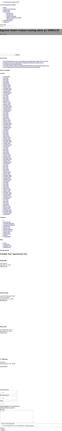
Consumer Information (9, 225)
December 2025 (7, 88)
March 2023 (6, 136)
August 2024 (6, 111)
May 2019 (5, 202)
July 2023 (5, 130)
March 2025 (6, 101)
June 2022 (5, 149)
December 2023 (7, 123)
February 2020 (7, 189)
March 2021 (6, 170)
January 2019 (6, 208)
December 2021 (7, 157)
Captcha (2, 428)
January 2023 (6, 139)
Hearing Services (7, 230)
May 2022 (5, 150)
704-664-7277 (3, 332)
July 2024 (5, 112)
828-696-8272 (3, 300)
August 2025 (6, 94)
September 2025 (7, 92)
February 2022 (7, 155)
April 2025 (6, 99)
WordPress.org (7, 247)
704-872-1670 (3, 266)
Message (2, 409)
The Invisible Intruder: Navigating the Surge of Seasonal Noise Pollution (21, 67)
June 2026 (5, 79)
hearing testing (7, 233)
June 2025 (5, 97)
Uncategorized (7, 236)
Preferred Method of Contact (10, 406)
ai (3, 220)
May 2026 (5, 81)
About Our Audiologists (9, 9)
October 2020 (6, 178)
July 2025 (5, 95)
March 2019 (6, 205)
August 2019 (6, 198)
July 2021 (5, 165)
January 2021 (6, 173)
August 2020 (6, 181)
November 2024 (7, 107)
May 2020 (5, 185)
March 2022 (6, 153)
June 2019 (5, 201)
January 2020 (6, 191)
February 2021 (7, 172)
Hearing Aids (6, 10)
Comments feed (7, 245)
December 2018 (7, 210)
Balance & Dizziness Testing (13, 17)
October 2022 (6, 143)
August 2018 (6, 214)
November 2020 (7, 176)
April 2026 (6, 82)
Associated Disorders (8, 223)
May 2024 (5, 115)
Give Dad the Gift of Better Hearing (12, 64)
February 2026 (7, 85)
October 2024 (6, 108)
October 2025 (6, 91)
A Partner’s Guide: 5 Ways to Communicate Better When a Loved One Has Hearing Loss (26, 65)
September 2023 (7, 127)
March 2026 (6, 83)
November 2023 (7, 124)
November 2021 (7, 159)
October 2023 (6, 126)
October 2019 (6, 195)
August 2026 (6, 76)
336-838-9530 (3, 366)
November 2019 (7, 194)
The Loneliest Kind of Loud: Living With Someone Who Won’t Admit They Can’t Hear (25, 61)
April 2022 (6, 152)
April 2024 (6, 117)
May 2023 (5, 133)
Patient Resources (7, 20)
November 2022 (7, 141)
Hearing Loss (6, 228)
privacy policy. (30, 425)
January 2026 (6, 86)
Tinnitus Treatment (11, 16)
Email (1, 400)
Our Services (9, 19)
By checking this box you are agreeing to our (18, 425)
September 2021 (7, 162)
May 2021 (5, 168)
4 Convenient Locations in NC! (11, 2)
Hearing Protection (8, 229)
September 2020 (7, 179)
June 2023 (5, 131)
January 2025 (6, 104)
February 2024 (7, 120)
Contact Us (6, 22)
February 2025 (7, 102)
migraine (5, 235)
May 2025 (5, 98)
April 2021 (6, 169)
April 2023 (6, 134)
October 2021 (6, 160)
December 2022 (7, 140)
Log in (5, 243)
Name (4, 389)
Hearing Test (9, 13)
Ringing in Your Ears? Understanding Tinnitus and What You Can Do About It (23, 62)
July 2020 (5, 182)
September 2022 (7, 144)
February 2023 (7, 137)
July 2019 (5, 199)
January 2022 (6, 156)
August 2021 (6, 163)
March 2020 (6, 188)
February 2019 (7, 207)
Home (4, 7)
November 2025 (7, 89)
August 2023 (6, 128)
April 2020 (6, 186)
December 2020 (7, 175)
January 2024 (6, 121)
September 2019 (7, 197)
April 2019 (6, 204)
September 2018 (7, 212)
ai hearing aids (7, 222)
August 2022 (6, 146)
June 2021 (5, 166)
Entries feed (6, 244)
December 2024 (7, 105)
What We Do (6, 11)
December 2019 (7, 192)
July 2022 (5, 147)
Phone (4, 395)
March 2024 (6, 118)
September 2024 (7, 110)
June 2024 (5, 114)
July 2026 (5, 78)
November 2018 (7, 211)
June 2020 (5, 183)
